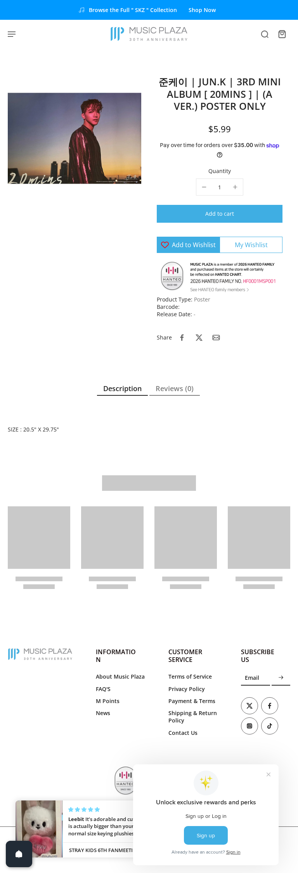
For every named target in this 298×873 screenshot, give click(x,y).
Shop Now (202, 10)
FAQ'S (103, 689)
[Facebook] (269, 705)
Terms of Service (190, 676)
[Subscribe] (281, 678)
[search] (264, 34)
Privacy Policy (186, 689)
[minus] (204, 187)
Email (252, 677)
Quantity (219, 171)
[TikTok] (269, 725)
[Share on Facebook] (182, 337)
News (103, 713)
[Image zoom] (74, 137)
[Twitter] (249, 705)
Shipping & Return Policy (192, 716)
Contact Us (183, 732)
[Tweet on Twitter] (199, 337)
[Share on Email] (216, 337)
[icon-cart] (281, 34)
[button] (219, 214)
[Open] (19, 854)
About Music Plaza (120, 676)
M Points (108, 701)
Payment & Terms (191, 701)
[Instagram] (249, 725)
